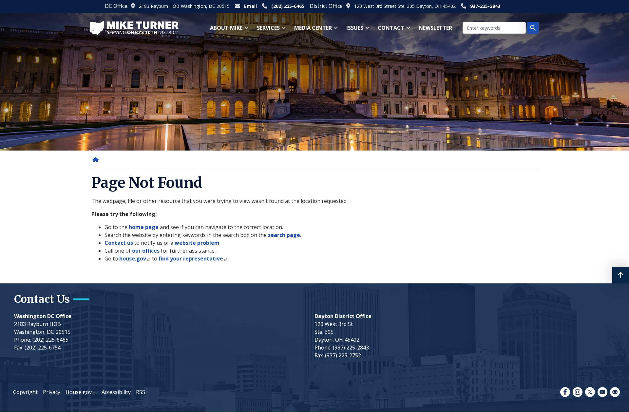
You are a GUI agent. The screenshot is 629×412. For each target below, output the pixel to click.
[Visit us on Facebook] (565, 392)
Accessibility (116, 392)
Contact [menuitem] (389, 30)
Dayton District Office (343, 316)
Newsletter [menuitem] (435, 27)
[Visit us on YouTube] (602, 392)
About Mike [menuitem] (224, 30)
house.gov (132, 258)
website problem (197, 242)
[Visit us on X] (590, 392)
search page (284, 235)
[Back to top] (620, 275)
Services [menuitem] (266, 30)
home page (144, 227)
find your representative (191, 258)
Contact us (119, 242)
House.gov (79, 392)
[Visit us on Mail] (615, 392)
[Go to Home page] (134, 27)
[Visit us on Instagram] (577, 392)
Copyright (25, 392)
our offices (146, 250)
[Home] (97, 159)
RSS (140, 392)
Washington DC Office (42, 316)
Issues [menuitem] (352, 30)
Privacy (51, 392)
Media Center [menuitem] (311, 30)
